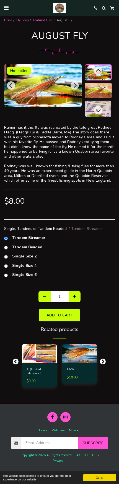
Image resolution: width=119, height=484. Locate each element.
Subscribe (93, 443)
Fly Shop (22, 20)
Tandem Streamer (28, 237)
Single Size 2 (24, 256)
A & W (70, 369)
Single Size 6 (24, 274)
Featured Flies (42, 20)
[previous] (11, 85)
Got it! (100, 477)
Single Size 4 (24, 265)
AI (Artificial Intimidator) (34, 371)
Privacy (58, 461)
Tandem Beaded (27, 247)
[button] (6, 8)
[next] (75, 85)
